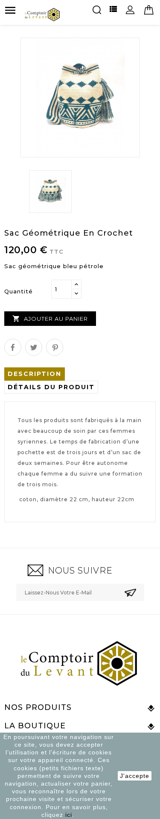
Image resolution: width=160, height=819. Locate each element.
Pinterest (55, 347)
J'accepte (134, 775)
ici (68, 814)
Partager (13, 347)
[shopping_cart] (149, 10)
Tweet (34, 347)
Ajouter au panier (50, 318)
